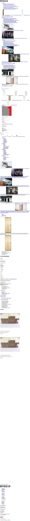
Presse (4, 145)
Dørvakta (4, 151)
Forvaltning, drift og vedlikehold (6, 293)
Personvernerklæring (6, 148)
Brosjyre (3, 292)
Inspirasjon (4, 157)
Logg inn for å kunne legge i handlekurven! (5, 280)
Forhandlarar (5, 141)
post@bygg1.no (2, 511)
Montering (4, 158)
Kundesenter (3, 489)
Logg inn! (3, 121)
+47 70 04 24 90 (2, 510)
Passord (3, 119)
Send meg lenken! (4, 130)
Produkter (3, 214)
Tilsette (4, 144)
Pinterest (3, 503)
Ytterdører (4, 138)
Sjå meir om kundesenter (5, 63)
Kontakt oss (4, 153)
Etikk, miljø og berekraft (6, 146)
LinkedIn (3, 502)
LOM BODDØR (4, 215)
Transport (4, 150)
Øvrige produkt (5, 140)
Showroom (4, 139)
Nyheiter (4, 156)
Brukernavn (3, 118)
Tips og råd (4, 159)
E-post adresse (3, 128)
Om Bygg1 (3, 488)
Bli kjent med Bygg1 (4, 39)
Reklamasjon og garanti (6, 154)
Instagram (3, 501)
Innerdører (3, 497)
